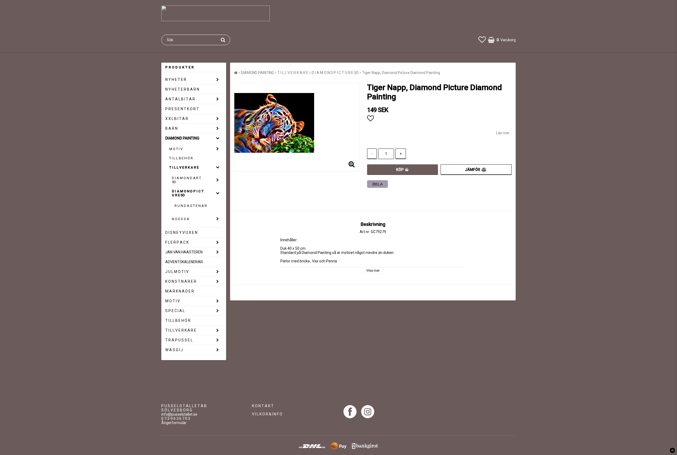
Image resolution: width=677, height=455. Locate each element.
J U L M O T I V (177, 272)
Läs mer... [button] (504, 133)
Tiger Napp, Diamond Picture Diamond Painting (401, 73)
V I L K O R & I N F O (267, 414)
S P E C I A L (175, 311)
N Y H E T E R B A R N (182, 89)
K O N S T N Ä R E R (180, 281)
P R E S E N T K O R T (182, 109)
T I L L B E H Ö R (181, 158)
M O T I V (175, 149)
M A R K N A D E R (179, 291)
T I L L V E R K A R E (184, 167)
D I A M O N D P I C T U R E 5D (188, 193)
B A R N (171, 128)
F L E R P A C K (177, 242)
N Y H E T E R (175, 79)
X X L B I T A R (176, 119)
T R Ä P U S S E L (179, 340)
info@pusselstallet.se (179, 414)
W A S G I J (174, 350)
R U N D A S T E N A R (191, 206)
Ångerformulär (173, 423)
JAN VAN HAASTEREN (184, 252)
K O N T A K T (262, 406)
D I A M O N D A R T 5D (186, 180)
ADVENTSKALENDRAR (184, 262)
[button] (482, 40)
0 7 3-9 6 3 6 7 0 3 (175, 418)
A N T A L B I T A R (180, 99)
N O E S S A (180, 219)
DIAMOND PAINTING (182, 138)
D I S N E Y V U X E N (181, 232)
